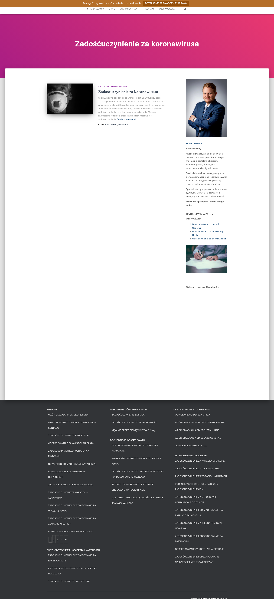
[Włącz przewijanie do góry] (268, 593)
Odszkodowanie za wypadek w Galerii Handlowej (135, 448)
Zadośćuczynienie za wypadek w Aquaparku (68, 495)
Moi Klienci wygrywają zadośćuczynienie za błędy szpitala (137, 500)
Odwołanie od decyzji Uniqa (192, 414)
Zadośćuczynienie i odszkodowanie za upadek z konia (72, 508)
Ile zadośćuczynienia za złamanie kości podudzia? (72, 571)
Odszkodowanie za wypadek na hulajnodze (67, 474)
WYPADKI (52, 409)
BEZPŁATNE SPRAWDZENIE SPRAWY (166, 3)
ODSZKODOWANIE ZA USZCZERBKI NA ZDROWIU (73, 550)
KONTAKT (149, 9)
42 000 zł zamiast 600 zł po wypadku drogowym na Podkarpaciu (133, 487)
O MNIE (112, 9)
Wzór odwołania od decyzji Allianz (197, 430)
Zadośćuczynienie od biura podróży (134, 422)
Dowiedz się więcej (126, 119)
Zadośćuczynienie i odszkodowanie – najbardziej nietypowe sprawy (198, 559)
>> (66, 539)
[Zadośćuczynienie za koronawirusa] (70, 99)
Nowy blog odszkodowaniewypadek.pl (72, 464)
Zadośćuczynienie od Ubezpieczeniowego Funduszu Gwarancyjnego (137, 474)
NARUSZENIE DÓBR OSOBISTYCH (128, 409)
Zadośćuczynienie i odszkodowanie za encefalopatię (72, 558)
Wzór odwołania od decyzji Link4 (69, 414)
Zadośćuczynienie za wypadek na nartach (201, 476)
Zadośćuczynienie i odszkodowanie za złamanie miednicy (72, 521)
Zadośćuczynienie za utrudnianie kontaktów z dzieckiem (196, 500)
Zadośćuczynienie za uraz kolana (69, 581)
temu (123, 124)
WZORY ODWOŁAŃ (168, 9)
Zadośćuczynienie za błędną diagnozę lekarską (198, 526)
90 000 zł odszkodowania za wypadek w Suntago (72, 425)
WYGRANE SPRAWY (129, 9)
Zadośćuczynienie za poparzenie (68, 435)
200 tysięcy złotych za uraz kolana (70, 484)
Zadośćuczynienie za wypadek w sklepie (200, 461)
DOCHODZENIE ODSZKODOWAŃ (127, 440)
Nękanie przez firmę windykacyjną (133, 430)
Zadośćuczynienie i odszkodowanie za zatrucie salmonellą (198, 513)
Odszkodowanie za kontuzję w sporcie (199, 549)
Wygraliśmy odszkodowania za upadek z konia (136, 461)
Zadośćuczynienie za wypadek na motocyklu (68, 453)
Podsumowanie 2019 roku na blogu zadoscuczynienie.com (196, 487)
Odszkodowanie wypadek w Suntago (70, 531)
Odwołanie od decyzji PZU (191, 445)
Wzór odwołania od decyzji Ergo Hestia (200, 422)
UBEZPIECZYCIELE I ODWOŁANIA (191, 409)
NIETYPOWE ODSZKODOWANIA (112, 86)
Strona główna (95, 9)
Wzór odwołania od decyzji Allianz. (209, 238)
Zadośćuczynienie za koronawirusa (128, 92)
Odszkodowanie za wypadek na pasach (71, 443)
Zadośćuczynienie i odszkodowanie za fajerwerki (198, 539)
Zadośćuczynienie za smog (128, 414)
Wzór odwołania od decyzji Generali (198, 438)
